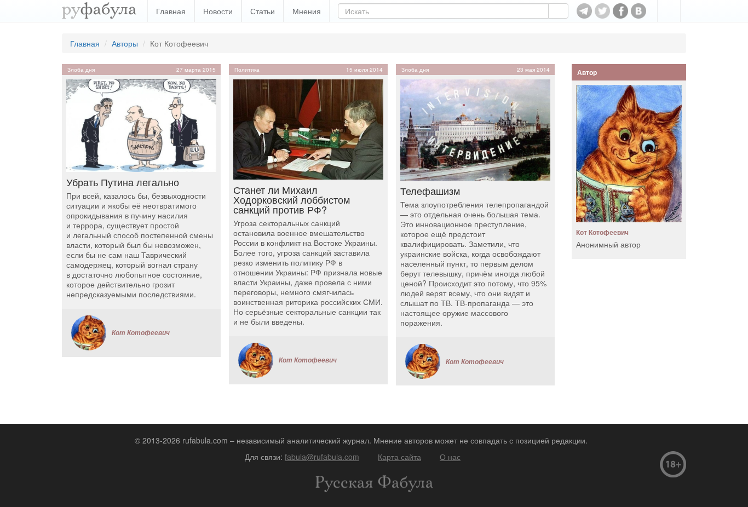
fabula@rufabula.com (322, 456)
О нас (450, 456)
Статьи (262, 10)
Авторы (125, 43)
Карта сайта (399, 456)
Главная (171, 10)
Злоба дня (81, 69)
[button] (669, 11)
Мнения (306, 10)
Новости (218, 10)
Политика (247, 69)
